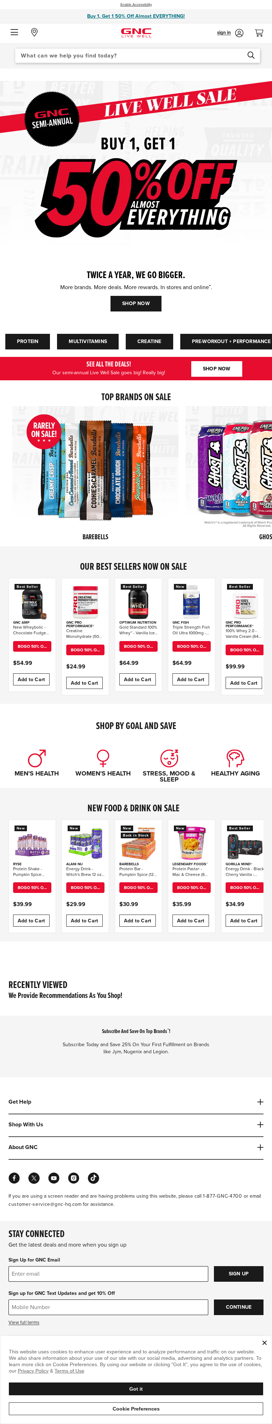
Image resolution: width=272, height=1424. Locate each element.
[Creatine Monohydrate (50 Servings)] (85, 602)
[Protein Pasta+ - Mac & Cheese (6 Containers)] (191, 843)
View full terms (23, 1322)
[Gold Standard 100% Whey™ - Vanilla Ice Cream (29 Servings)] (138, 602)
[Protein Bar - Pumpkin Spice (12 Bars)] (138, 843)
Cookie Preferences (136, 1409)
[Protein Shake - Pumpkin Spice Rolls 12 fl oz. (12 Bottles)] (32, 843)
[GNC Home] (136, 32)
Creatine (149, 341)
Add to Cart (31, 680)
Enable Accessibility (136, 4)
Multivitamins (88, 341)
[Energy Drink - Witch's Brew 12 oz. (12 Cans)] (85, 843)
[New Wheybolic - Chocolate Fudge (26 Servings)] (32, 602)
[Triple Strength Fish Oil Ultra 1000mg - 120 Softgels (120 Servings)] (191, 602)
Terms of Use (69, 1371)
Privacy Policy (33, 1371)
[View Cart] (262, 31)
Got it (136, 1389)
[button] (14, 32)
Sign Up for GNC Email (34, 1260)
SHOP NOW (136, 303)
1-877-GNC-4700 (222, 1196)
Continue (239, 1307)
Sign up (239, 1274)
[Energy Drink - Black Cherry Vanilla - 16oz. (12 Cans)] (245, 843)
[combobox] (137, 56)
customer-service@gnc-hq (39, 1204)
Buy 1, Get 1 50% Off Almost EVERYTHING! (136, 16)
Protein (27, 341)
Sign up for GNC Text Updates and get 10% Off (61, 1293)
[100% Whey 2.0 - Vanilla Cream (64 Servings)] (245, 602)
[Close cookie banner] (264, 1342)
